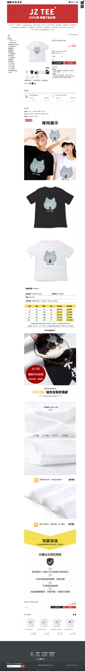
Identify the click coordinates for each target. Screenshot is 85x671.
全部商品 (38, 652)
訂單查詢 (37, 654)
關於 (32, 652)
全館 (53, 51)
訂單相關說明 (37, 655)
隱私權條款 (52, 655)
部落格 (32, 655)
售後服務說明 (44, 655)
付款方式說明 (44, 652)
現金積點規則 (51, 654)
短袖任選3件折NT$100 (13, 40)
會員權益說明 (52, 652)
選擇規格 (53, 56)
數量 (53, 59)
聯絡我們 (32, 654)
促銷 (53, 53)
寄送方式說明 (44, 654)
